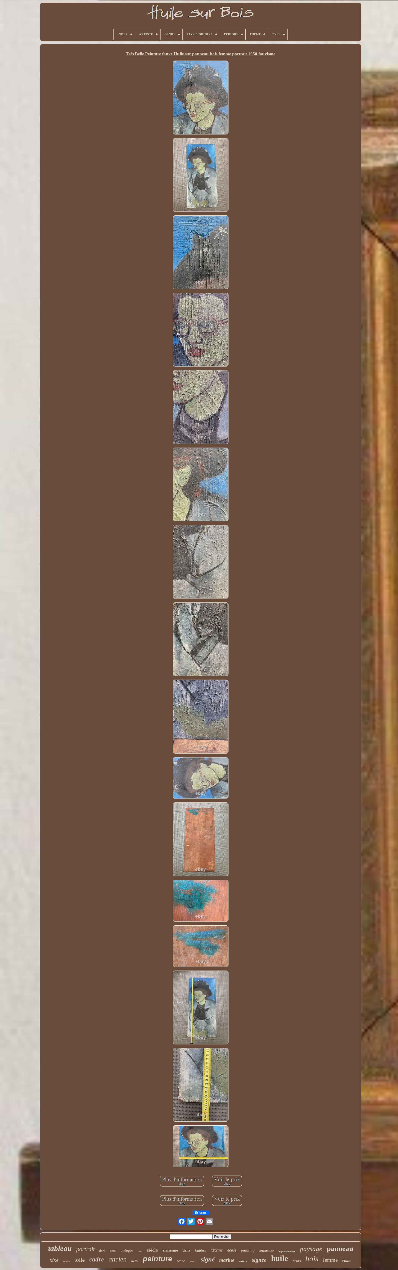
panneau (340, 1248)
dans (186, 1250)
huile (279, 1258)
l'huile (346, 1261)
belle (134, 1261)
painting (248, 1250)
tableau (60, 1248)
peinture (157, 1259)
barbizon (200, 1250)
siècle (152, 1249)
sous (140, 1251)
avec (193, 1261)
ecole (231, 1250)
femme (330, 1260)
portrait (85, 1249)
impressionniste (286, 1251)
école (66, 1262)
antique (127, 1250)
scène (181, 1261)
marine (226, 1260)
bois (311, 1258)
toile (79, 1260)
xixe (54, 1260)
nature (243, 1261)
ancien (117, 1259)
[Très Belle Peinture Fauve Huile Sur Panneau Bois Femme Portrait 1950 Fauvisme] (200, 98)
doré (102, 1250)
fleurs (297, 1261)
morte (113, 1250)
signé (208, 1259)
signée (259, 1260)
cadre (96, 1259)
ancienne (170, 1250)
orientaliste (266, 1250)
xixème (217, 1250)
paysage (311, 1248)
